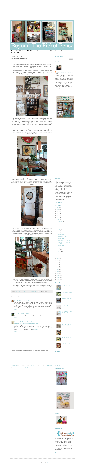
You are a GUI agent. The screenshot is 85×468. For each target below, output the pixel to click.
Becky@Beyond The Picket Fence (65, 72)
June (59, 232)
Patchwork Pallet (65, 318)
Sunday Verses (61, 234)
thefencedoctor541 (18, 321)
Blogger (48, 462)
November (60, 223)
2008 (58, 279)
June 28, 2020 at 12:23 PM (24, 313)
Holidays (70, 50)
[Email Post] (39, 291)
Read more (35, 329)
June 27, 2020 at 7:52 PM (23, 300)
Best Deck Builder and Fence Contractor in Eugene (26, 323)
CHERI (16, 300)
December (60, 221)
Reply (15, 309)
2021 (58, 217)
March (59, 251)
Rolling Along (65, 305)
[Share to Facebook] (45, 291)
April (59, 249)
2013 (58, 269)
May (59, 247)
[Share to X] (44, 291)
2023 (58, 213)
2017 (58, 262)
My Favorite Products (40, 50)
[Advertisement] (42, 8)
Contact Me (63, 50)
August (59, 229)
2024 (58, 211)
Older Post (49, 365)
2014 (58, 267)
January (60, 255)
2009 (58, 277)
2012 (58, 271)
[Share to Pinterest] (46, 291)
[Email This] (41, 291)
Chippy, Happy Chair (66, 337)
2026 (58, 207)
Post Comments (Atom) (22, 367)
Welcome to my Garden (67, 292)
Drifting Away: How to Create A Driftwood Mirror (66, 325)
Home (12, 50)
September (60, 227)
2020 (58, 219)
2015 (58, 266)
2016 (58, 264)
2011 (58, 273)
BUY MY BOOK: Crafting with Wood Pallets (25, 50)
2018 (58, 260)
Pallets (18, 52)
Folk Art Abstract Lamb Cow (64, 240)
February (60, 253)
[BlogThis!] (43, 291)
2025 (58, 209)
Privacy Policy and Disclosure (53, 50)
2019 (58, 258)
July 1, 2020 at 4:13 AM (29, 321)
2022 (58, 215)
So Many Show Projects (63, 236)
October (60, 225)
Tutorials (13, 52)
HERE (46, 129)
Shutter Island (65, 331)
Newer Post (14, 365)
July (59, 230)
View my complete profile (60, 89)
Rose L (16, 313)
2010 (58, 275)
